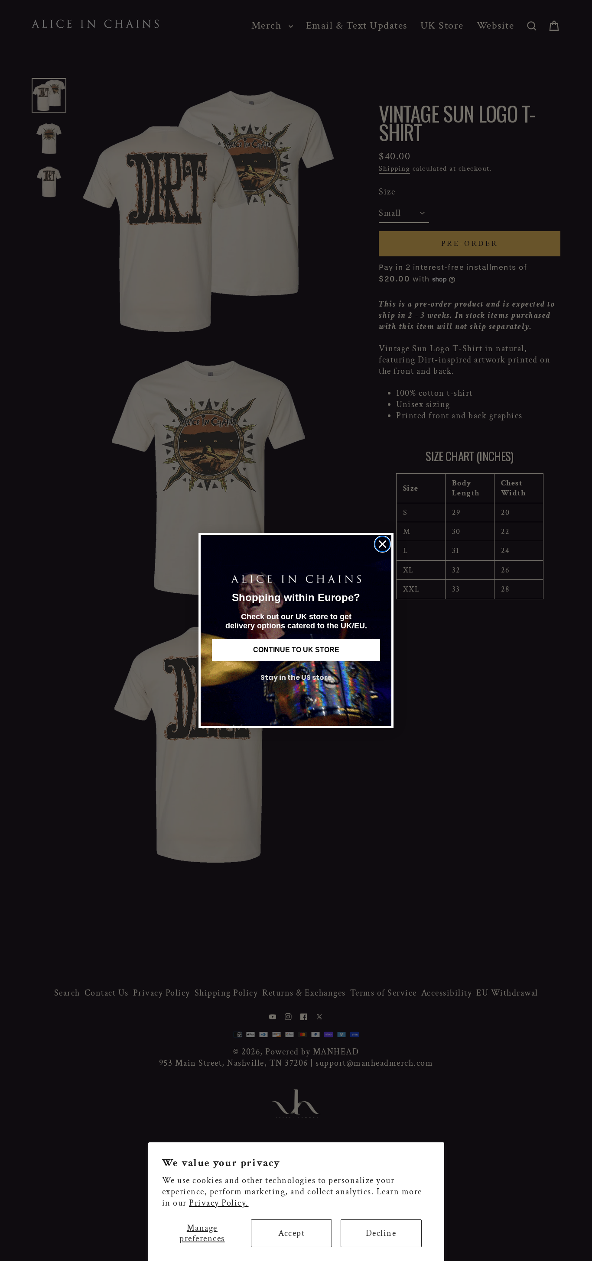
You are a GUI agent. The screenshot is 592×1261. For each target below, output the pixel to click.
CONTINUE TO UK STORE (296, 649)
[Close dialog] (382, 544)
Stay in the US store (296, 677)
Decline (381, 1233)
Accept (291, 1233)
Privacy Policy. (219, 1203)
